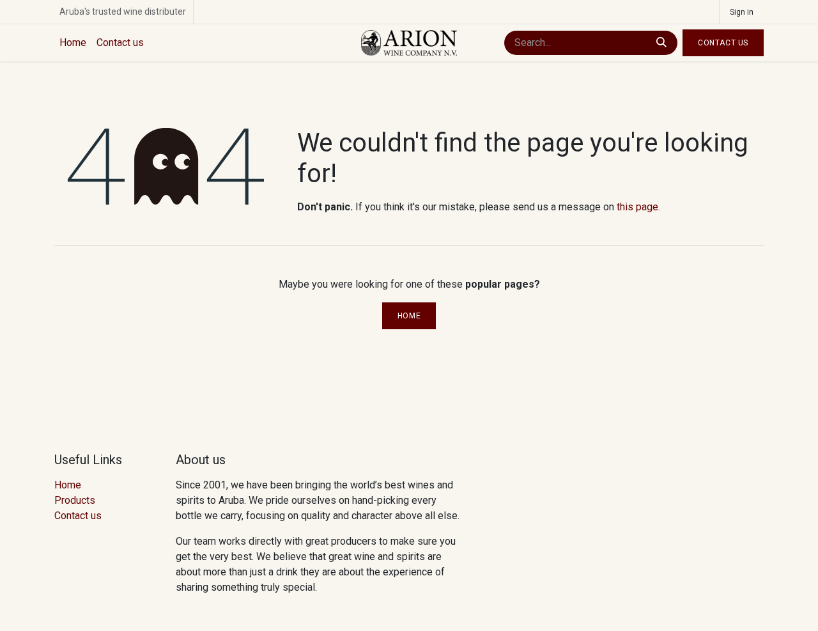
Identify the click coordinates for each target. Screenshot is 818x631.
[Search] (661, 43)
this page (637, 207)
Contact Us (723, 42)
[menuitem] (72, 43)
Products (74, 500)
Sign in (741, 12)
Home (409, 315)
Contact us (78, 516)
